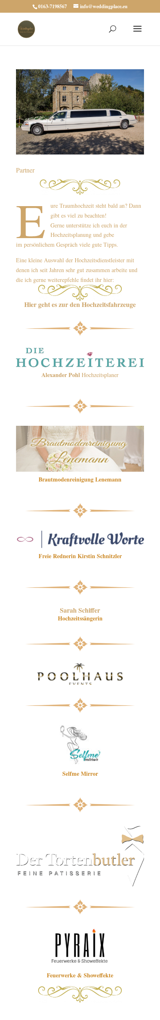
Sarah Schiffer (80, 610)
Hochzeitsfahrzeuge (109, 304)
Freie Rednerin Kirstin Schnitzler (80, 556)
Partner (25, 170)
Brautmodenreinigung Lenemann (80, 479)
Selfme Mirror (80, 773)
